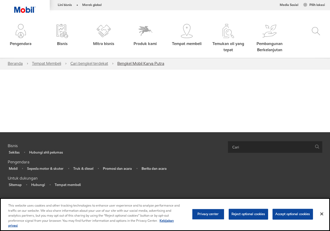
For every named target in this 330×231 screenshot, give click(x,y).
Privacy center (208, 214)
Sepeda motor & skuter (45, 168)
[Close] (321, 214)
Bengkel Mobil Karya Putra (140, 63)
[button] (21, 38)
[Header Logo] (25, 6)
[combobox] (275, 147)
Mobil (13, 168)
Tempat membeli (68, 184)
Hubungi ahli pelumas (46, 152)
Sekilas (14, 152)
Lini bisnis (65, 5)
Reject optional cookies (248, 214)
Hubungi (38, 184)
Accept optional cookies (292, 214)
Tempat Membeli (46, 63)
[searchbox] (270, 147)
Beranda (15, 63)
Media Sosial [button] (289, 5)
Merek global (92, 5)
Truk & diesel (83, 168)
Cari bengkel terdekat (89, 63)
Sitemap (15, 184)
